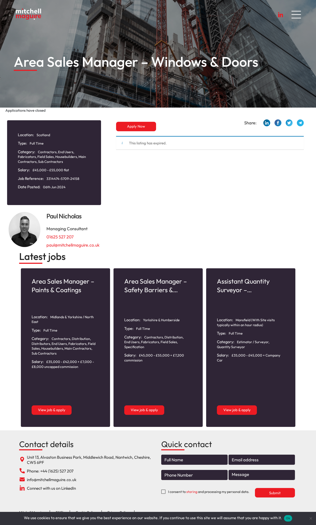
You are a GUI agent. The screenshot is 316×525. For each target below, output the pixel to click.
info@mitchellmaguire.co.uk (51, 479)
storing (191, 491)
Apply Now (136, 126)
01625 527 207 (60, 236)
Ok (288, 518)
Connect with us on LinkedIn (51, 488)
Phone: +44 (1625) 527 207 (50, 471)
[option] (65, 347)
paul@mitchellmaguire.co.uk (73, 245)
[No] (310, 518)
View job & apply (51, 410)
